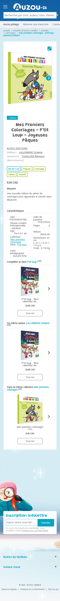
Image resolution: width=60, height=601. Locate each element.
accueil (6, 30)
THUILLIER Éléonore (33, 156)
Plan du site (53, 589)
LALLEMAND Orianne (30, 152)
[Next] (49, 78)
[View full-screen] (50, 49)
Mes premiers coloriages (17, 241)
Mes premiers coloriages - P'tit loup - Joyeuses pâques (29, 34)
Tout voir (30, 313)
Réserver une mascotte (35, 24)
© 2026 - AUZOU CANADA (30, 585)
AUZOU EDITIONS (17, 148)
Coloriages (10, 32)
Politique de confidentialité (34, 530)
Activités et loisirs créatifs (25, 30)
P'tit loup (22, 244)
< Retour (12, 117)
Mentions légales (9, 589)
